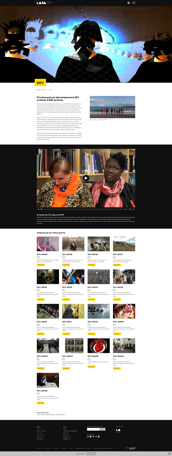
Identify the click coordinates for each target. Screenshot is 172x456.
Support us (67, 439)
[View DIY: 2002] (48, 380)
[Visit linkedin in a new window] (98, 436)
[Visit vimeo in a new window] (93, 436)
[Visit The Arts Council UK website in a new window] (126, 448)
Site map (39, 448)
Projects (40, 433)
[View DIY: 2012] (48, 311)
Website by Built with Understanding (104, 448)
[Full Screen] (133, 209)
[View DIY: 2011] (73, 311)
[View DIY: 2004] (124, 345)
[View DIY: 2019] (73, 244)
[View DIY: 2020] (48, 244)
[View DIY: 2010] (99, 311)
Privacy (64, 448)
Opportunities (41, 90)
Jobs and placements (70, 431)
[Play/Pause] (38, 209)
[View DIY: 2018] (99, 244)
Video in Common (74, 221)
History (65, 433)
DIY (51, 90)
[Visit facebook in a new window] (90, 436)
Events (39, 429)
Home (38, 427)
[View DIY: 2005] (99, 345)
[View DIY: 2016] (48, 276)
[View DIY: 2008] (48, 345)
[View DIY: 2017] (124, 244)
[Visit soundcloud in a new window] (96, 436)
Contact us (67, 437)
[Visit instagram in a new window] (88, 436)
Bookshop (40, 439)
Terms (70, 448)
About (65, 427)
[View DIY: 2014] (99, 276)
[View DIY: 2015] (73, 276)
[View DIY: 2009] (124, 311)
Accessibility (48, 448)
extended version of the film (101, 221)
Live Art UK (118, 432)
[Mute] (130, 209)
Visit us (66, 435)
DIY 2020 (57, 127)
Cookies (56, 448)
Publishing (40, 435)
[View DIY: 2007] (73, 345)
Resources (40, 437)
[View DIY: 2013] (124, 276)
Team (64, 429)
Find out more (91, 453)
